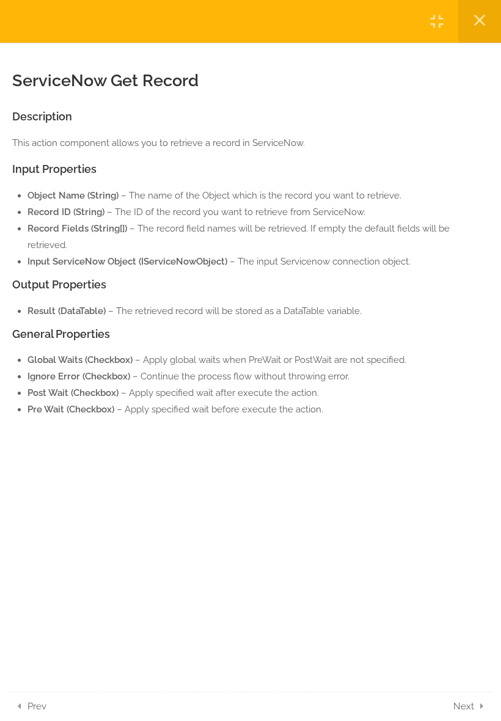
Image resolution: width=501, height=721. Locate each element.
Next (463, 706)
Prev (36, 706)
